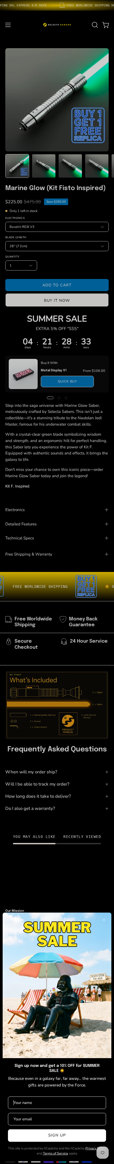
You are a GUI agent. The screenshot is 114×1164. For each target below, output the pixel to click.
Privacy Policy (95, 1148)
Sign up (57, 1135)
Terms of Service (55, 1153)
